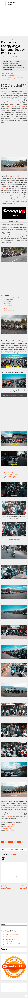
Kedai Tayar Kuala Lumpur (9, 939)
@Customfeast (9, 826)
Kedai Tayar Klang (7, 936)
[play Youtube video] (14, 361)
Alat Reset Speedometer (10, 309)
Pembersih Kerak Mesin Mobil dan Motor (14, 297)
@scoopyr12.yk (15, 198)
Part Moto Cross (8, 305)
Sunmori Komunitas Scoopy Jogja (15, 106)
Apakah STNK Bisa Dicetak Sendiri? (11, 944)
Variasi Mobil (7, 303)
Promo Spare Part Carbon (10, 476)
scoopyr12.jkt (4, 188)
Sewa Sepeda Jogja (7, 73)
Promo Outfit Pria (8, 472)
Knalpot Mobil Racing (9, 310)
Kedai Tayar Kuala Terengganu (10, 934)
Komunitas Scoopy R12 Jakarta (22, 887)
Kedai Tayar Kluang (7, 941)
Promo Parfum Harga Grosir (11, 474)
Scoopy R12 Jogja (13, 176)
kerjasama (9, 816)
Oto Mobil (6, 307)
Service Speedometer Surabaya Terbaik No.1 (7, 888)
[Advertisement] (14, 21)
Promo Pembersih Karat (10, 478)
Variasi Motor (7, 301)
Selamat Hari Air (4, 995)
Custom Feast (11, 824)
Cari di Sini (3, 924)
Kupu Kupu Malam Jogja (8, 75)
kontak (21, 813)
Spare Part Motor (8, 299)
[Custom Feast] (11, 4)
